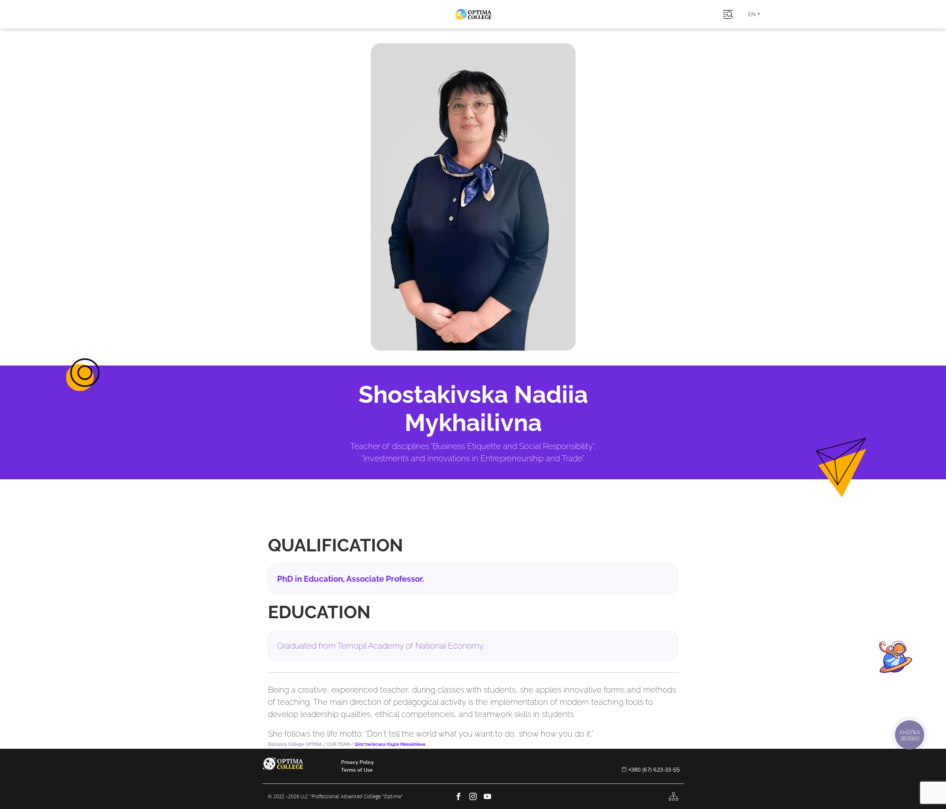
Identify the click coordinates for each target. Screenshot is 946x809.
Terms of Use (357, 770)
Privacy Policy (357, 762)
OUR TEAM (338, 744)
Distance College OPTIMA (295, 744)
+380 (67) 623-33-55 (654, 769)
